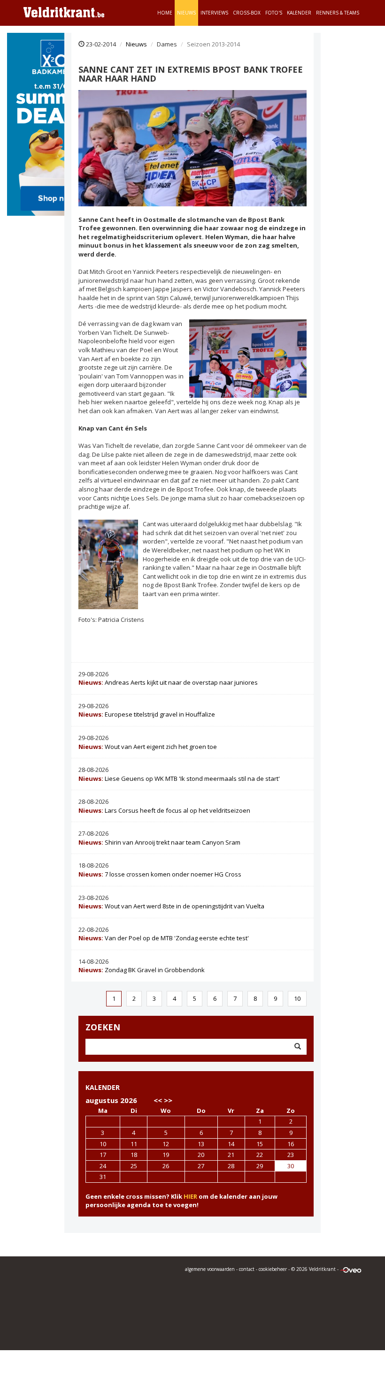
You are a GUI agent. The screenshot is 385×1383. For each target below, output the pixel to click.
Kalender (299, 12)
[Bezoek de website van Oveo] (351, 1269)
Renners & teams (337, 12)
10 (297, 998)
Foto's (273, 12)
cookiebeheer (273, 1269)
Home (164, 12)
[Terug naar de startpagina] (63, 11)
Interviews (214, 12)
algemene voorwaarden (210, 1269)
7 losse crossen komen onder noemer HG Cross (159, 874)
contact (246, 1269)
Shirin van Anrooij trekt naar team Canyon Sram (159, 842)
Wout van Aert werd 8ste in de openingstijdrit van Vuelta (171, 906)
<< (158, 1100)
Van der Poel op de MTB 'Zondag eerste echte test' (163, 938)
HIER (190, 1196)
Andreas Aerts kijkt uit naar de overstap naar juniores (168, 682)
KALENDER (102, 1087)
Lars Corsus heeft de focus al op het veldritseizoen (164, 810)
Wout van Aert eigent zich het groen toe (147, 746)
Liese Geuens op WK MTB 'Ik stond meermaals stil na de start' (179, 778)
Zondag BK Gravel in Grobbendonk (141, 970)
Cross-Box (247, 12)
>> (168, 1100)
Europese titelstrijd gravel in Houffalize (146, 714)
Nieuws (186, 12)
